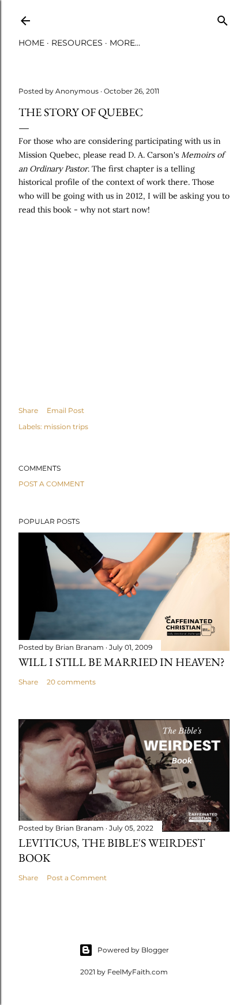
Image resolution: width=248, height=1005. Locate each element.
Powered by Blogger (133, 950)
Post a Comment (51, 483)
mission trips (66, 426)
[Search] (223, 18)
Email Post (65, 410)
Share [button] (28, 410)
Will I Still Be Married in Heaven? (121, 661)
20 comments (71, 682)
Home (31, 43)
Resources (77, 43)
